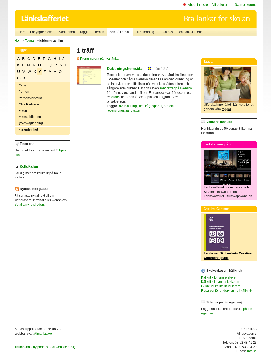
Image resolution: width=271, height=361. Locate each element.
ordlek (115, 97)
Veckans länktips (219, 122)
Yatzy (23, 85)
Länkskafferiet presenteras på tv (227, 187)
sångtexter (133, 110)
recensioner (115, 110)
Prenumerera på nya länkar (99, 59)
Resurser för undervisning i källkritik (226, 291)
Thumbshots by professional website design (46, 347)
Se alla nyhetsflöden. (30, 204)
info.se (252, 351)
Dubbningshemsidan (126, 68)
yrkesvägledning (31, 123)
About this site (198, 5)
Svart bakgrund (246, 5)
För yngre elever (42, 32)
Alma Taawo (43, 333)
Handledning (145, 32)
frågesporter (153, 106)
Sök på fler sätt (119, 32)
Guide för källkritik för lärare (221, 286)
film (140, 106)
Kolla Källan (29, 166)
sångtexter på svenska (176, 88)
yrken (23, 111)
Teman (99, 32)
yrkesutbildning (30, 117)
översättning (128, 106)
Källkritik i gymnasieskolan (220, 282)
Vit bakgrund (221, 5)
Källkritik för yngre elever (219, 277)
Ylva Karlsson (29, 104)
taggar (226, 109)
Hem (22, 32)
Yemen (24, 92)
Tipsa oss (166, 32)
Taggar (85, 32)
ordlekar (169, 106)
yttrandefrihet (28, 129)
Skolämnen (66, 32)
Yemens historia (30, 98)
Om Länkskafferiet (191, 32)
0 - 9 (21, 78)
